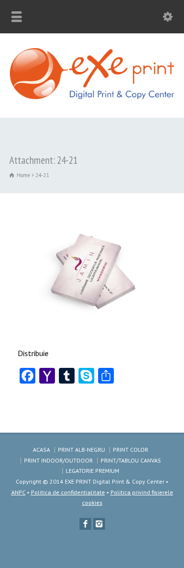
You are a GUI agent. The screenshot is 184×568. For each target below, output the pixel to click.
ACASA (41, 449)
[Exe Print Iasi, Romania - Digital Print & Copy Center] (92, 96)
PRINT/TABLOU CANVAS (131, 460)
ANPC (18, 492)
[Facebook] (85, 524)
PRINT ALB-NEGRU (81, 449)
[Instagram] (99, 524)
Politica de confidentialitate (68, 492)
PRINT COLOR (130, 449)
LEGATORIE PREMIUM (92, 470)
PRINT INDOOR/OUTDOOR (58, 460)
